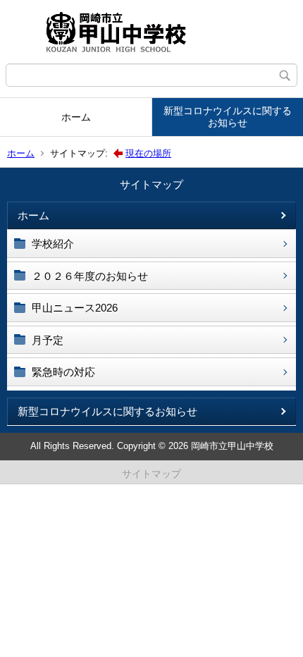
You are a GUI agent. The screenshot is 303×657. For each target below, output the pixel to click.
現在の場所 (148, 153)
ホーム (76, 117)
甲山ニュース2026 (75, 308)
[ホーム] (151, 32)
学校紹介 (53, 244)
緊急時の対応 (63, 372)
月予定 (47, 340)
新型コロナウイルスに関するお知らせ (227, 116)
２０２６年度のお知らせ (90, 276)
